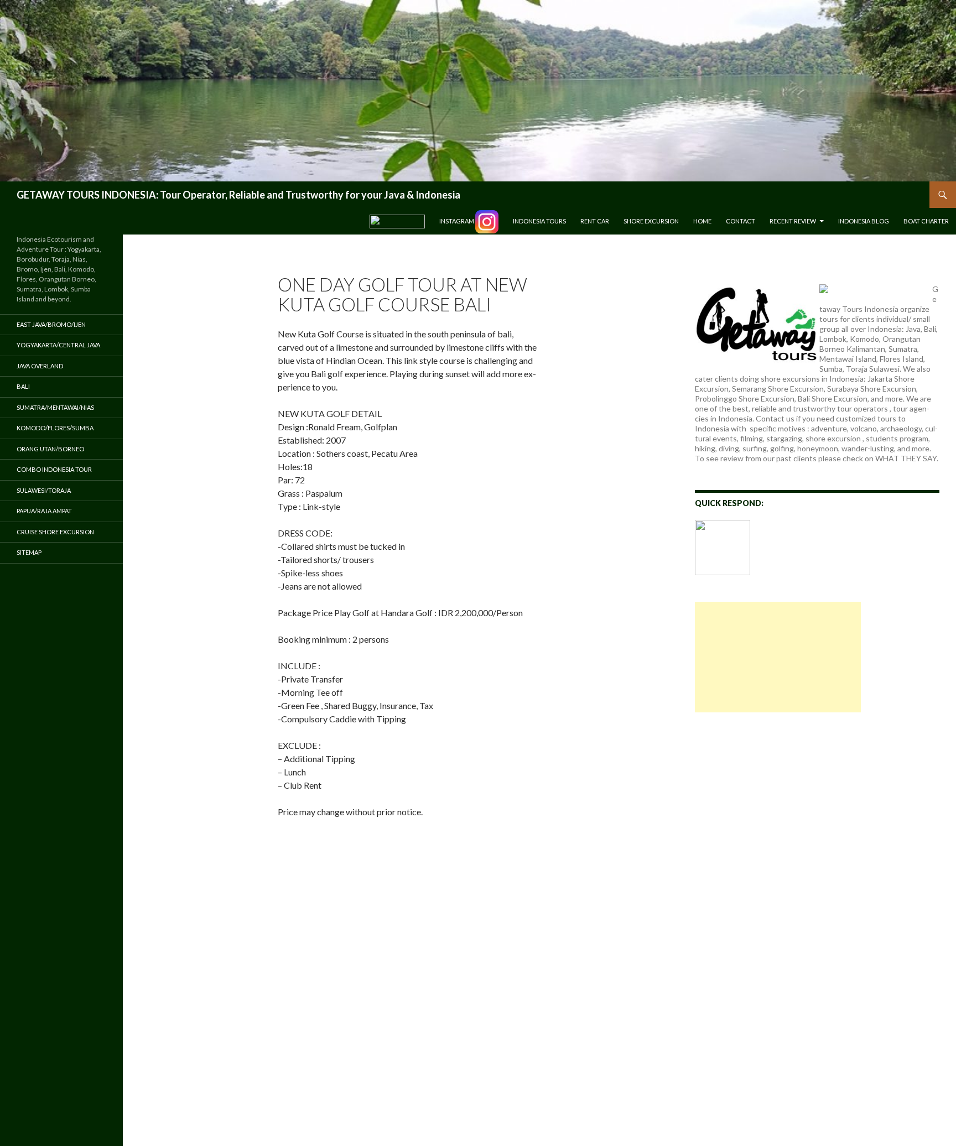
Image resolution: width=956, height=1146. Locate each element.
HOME (702, 221)
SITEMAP (29, 552)
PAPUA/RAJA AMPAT (44, 510)
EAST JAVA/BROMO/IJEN (51, 324)
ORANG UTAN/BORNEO (50, 448)
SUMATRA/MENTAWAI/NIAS (55, 407)
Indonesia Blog (863, 221)
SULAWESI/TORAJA (44, 490)
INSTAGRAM (457, 221)
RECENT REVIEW (793, 221)
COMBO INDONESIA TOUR (54, 469)
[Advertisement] (778, 657)
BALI (23, 386)
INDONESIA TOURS (539, 221)
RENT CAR (594, 221)
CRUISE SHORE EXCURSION (55, 531)
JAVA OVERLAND (40, 365)
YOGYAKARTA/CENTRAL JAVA (58, 344)
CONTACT (740, 221)
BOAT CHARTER (926, 221)
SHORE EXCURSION (651, 221)
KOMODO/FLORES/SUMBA (55, 427)
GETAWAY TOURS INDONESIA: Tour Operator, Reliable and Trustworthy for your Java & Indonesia (238, 195)
